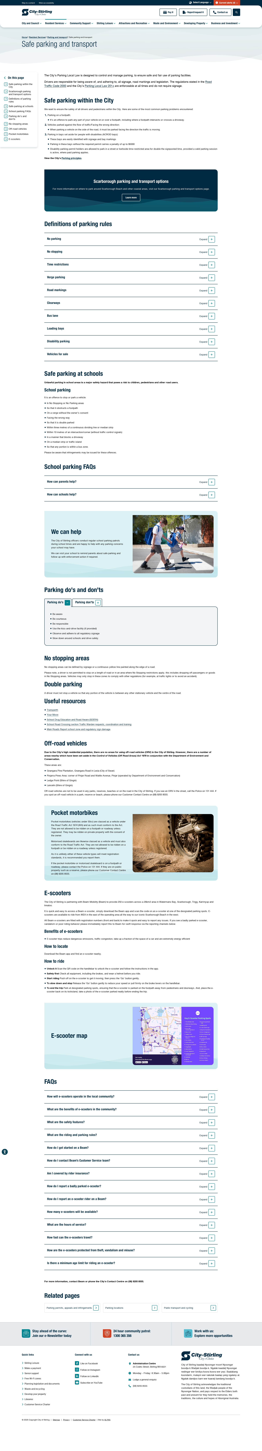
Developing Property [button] (194, 23)
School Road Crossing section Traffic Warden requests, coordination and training (89, 724)
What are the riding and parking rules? (72, 1135)
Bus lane (52, 316)
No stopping (54, 252)
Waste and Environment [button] (165, 23)
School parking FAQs (20, 111)
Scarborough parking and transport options (20, 93)
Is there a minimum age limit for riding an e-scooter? (81, 1263)
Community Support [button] (80, 23)
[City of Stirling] (37, 12)
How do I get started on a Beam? (68, 1148)
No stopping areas (18, 123)
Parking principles (71, 158)
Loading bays (55, 328)
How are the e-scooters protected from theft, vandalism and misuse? (91, 1250)
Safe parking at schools (21, 106)
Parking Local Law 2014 (99, 86)
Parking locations (114, 1307)
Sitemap (56, 1420)
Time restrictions (58, 264)
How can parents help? (61, 482)
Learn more (131, 198)
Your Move (52, 714)
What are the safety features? (66, 1122)
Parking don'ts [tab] (84, 602)
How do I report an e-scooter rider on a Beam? (76, 1199)
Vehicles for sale (57, 354)
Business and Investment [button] (224, 23)
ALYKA (107, 1420)
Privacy (66, 1420)
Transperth (52, 709)
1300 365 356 (122, 1336)
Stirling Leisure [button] (105, 23)
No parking (54, 239)
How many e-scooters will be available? (72, 1212)
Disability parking (58, 341)
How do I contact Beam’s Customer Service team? (78, 1161)
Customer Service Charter (84, 1420)
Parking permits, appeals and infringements (69, 1307)
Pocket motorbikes (19, 134)
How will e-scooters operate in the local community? (80, 1096)
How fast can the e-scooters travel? (69, 1237)
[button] (227, 2)
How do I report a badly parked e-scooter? (74, 1186)
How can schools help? (61, 494)
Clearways (53, 303)
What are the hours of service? (66, 1225)
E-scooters (14, 139)
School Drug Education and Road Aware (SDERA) (72, 719)
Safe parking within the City (20, 85)
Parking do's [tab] (55, 602)
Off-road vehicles (18, 128)
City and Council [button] (30, 23)
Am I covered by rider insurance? (68, 1173)
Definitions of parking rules (20, 100)
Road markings (56, 290)
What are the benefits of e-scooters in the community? (82, 1109)
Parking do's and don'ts (17, 117)
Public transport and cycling (178, 1307)
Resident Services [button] (54, 23)
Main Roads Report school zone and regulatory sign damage (78, 729)
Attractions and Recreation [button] (133, 23)
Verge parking (56, 277)
